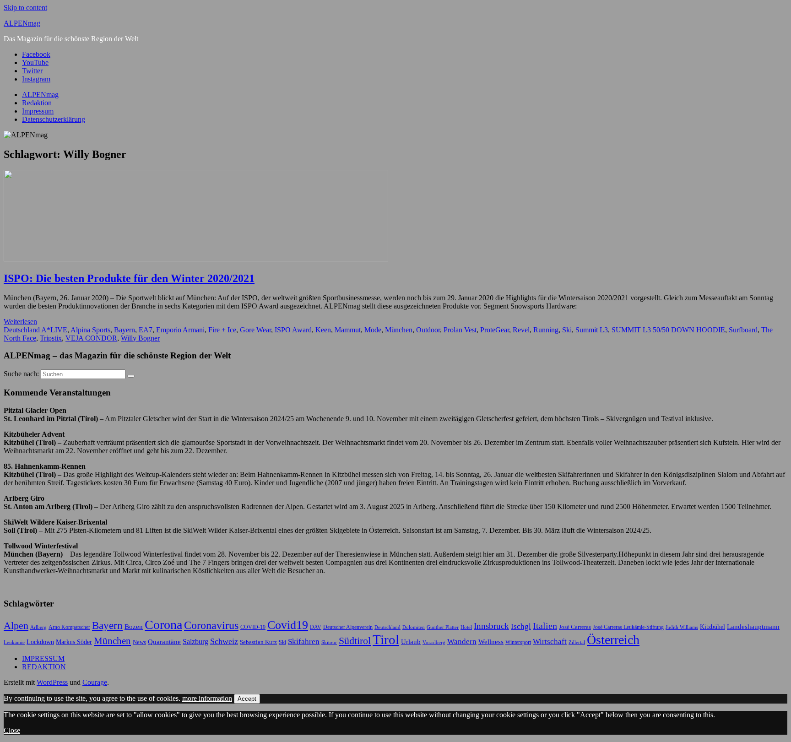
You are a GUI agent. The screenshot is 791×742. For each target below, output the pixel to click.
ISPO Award (293, 330)
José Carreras (575, 626)
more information (207, 698)
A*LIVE (54, 330)
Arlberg (38, 627)
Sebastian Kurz (258, 642)
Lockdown (40, 642)
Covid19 (287, 625)
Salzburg (195, 641)
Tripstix (51, 338)
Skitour (329, 642)
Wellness (491, 641)
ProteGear (494, 330)
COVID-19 (252, 627)
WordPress (52, 682)
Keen (323, 330)
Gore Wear (255, 330)
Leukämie (14, 642)
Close (12, 730)
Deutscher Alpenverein (348, 627)
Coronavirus (211, 625)
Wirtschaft (550, 641)
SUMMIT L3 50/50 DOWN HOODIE (668, 330)
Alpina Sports (90, 330)
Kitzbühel (712, 626)
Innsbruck (491, 626)
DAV (315, 627)
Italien (545, 626)
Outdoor (428, 330)
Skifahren (304, 641)
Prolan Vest (460, 330)
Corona (163, 624)
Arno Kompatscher (69, 627)
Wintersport (518, 642)
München (398, 330)
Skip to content (25, 7)
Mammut (348, 330)
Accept (247, 698)
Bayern (124, 330)
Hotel (466, 627)
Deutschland (22, 330)
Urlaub (411, 641)
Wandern (462, 641)
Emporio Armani (180, 330)
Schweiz (224, 641)
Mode (372, 330)
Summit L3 (591, 330)
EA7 (145, 330)
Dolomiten (413, 627)
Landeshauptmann (753, 626)
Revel (521, 330)
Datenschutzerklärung (53, 119)
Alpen (16, 625)
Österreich (613, 640)
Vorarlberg (434, 642)
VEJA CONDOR (91, 338)
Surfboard (743, 330)
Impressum (38, 111)
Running (545, 330)
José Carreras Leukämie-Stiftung (628, 627)
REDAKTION (44, 667)
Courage (94, 682)
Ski (567, 330)
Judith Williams (682, 627)
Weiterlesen (20, 321)
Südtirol (355, 640)
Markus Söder (74, 642)
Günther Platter (443, 627)
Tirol (386, 639)
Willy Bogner (140, 338)
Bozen (134, 626)
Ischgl (521, 626)
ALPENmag (22, 23)
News (139, 642)
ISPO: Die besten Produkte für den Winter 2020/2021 (129, 278)
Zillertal (577, 642)
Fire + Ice (222, 330)
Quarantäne (164, 641)
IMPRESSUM (43, 658)
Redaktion (37, 103)
